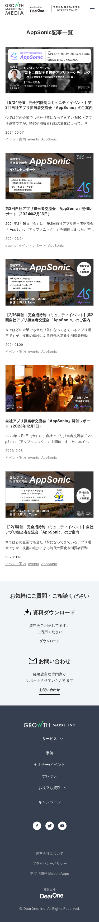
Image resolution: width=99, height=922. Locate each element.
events (33, 139)
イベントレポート (32, 245)
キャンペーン (50, 802)
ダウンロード (49, 641)
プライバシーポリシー (49, 863)
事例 (49, 753)
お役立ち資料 (50, 787)
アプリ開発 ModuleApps (49, 873)
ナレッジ (49, 776)
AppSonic (49, 139)
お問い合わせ (49, 689)
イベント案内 (15, 139)
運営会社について (49, 853)
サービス (49, 738)
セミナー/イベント (49, 764)
